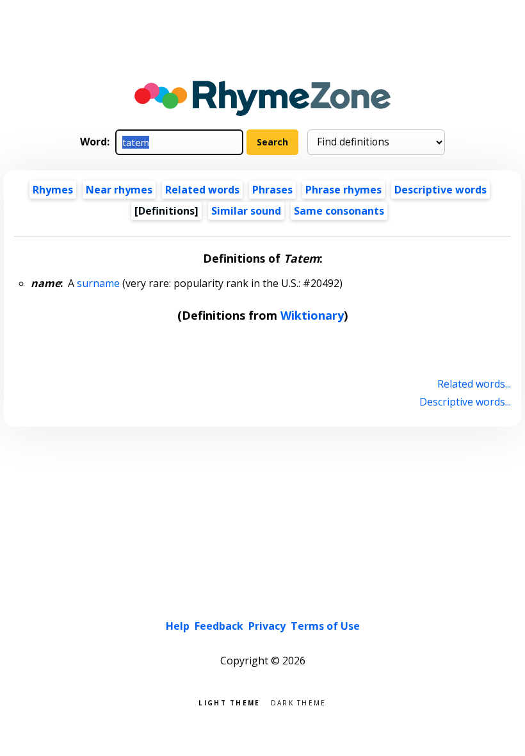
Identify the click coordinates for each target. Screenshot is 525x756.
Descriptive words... (464, 402)
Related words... (473, 384)
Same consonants (339, 211)
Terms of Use (325, 626)
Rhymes (53, 190)
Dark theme (299, 702)
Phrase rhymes (343, 190)
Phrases (272, 190)
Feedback (219, 626)
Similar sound (246, 211)
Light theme (229, 702)
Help (178, 626)
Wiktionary (312, 315)
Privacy (267, 626)
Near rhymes (119, 190)
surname (98, 283)
